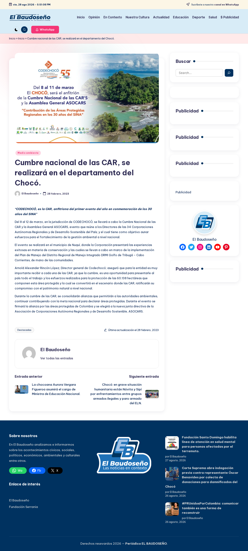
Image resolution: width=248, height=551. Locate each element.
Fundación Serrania (23, 507)
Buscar (183, 61)
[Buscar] (229, 73)
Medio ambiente (28, 153)
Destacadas (24, 329)
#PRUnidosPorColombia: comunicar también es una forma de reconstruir (210, 508)
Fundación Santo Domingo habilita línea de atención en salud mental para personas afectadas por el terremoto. (209, 444)
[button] (45, 29)
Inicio (12, 38)
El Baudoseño (55, 349)
